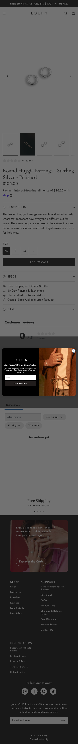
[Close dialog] (73, 350)
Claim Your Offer (20, 383)
